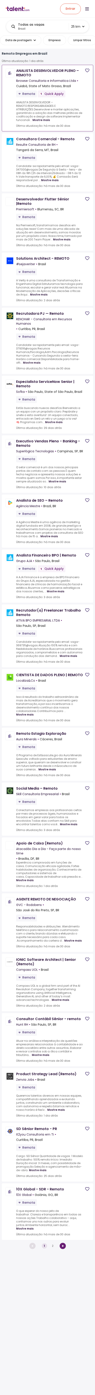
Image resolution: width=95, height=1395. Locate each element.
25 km (75, 26)
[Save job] (87, 70)
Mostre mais (41, 120)
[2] (63, 1246)
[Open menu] (87, 9)
